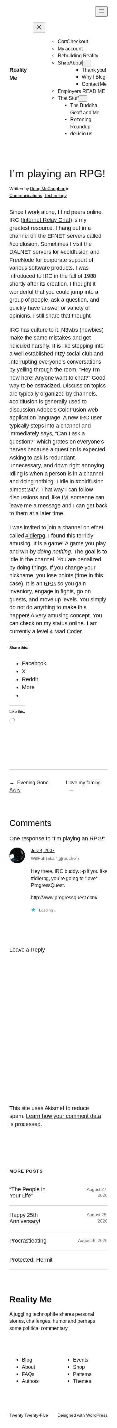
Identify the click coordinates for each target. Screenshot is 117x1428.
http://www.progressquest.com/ (64, 897)
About (75, 62)
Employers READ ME (81, 91)
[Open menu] (101, 11)
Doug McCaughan (48, 188)
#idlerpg (35, 535)
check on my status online (52, 623)
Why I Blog (93, 77)
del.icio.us (81, 133)
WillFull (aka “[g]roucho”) (55, 858)
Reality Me (30, 1299)
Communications (25, 195)
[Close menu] (39, 28)
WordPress (97, 1415)
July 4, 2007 (43, 850)
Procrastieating (27, 1241)
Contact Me (94, 84)
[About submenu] (86, 63)
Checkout (77, 41)
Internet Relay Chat (46, 220)
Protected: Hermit (30, 1260)
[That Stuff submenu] (83, 98)
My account (70, 48)
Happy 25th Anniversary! (24, 1218)
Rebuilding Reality (78, 55)
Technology (55, 195)
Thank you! (94, 70)
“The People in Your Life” (27, 1192)
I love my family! (83, 782)
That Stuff (68, 98)
